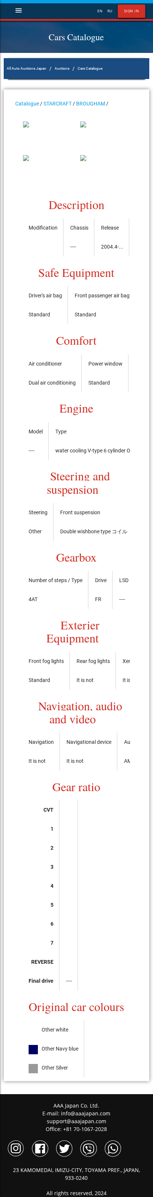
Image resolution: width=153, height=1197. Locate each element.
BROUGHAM (90, 104)
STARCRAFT (57, 104)
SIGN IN (131, 11)
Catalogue (27, 104)
